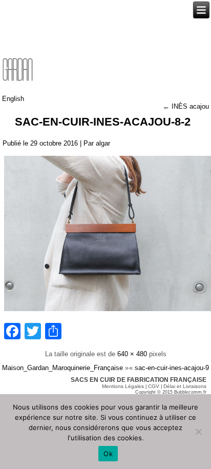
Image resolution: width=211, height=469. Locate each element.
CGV (153, 386)
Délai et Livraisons (184, 386)
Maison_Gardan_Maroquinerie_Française (62, 368)
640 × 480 (132, 354)
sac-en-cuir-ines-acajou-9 (172, 368)
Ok (108, 454)
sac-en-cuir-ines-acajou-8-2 (103, 121)
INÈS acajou (186, 106)
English (13, 99)
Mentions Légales (123, 386)
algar (103, 143)
